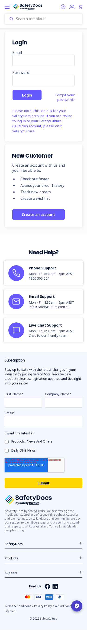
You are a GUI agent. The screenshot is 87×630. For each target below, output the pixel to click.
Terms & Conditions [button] (18, 606)
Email (17, 52)
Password (20, 72)
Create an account (38, 214)
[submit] (11, 19)
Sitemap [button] (10, 611)
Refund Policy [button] (63, 606)
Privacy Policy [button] (43, 606)
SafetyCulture (23, 131)
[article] (43, 273)
